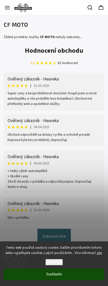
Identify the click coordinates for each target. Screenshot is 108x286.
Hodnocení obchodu (54, 50)
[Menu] (7, 8)
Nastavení (54, 262)
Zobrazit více (54, 236)
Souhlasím (54, 274)
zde (99, 253)
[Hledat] (90, 7)
